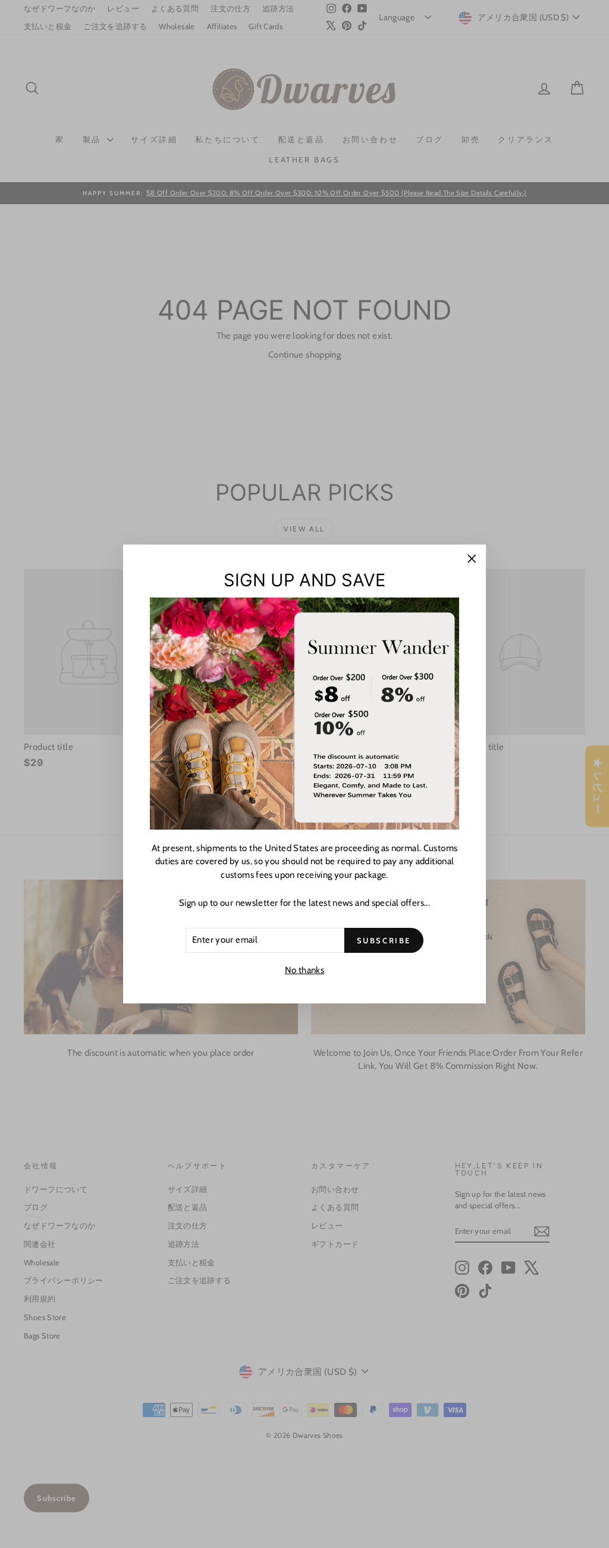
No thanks (304, 970)
